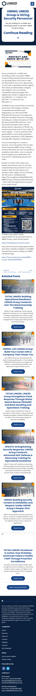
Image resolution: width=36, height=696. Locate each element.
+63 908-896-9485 (15, 688)
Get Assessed (6, 648)
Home (4, 630)
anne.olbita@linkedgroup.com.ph (12, 681)
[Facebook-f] (4, 668)
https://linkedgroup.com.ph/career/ (16, 243)
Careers (4, 639)
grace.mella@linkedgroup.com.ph (12, 690)
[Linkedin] (8, 668)
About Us (5, 636)
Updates (5, 642)
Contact (5, 645)
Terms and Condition (9, 656)
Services (5, 633)
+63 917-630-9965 (15, 678)
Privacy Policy (6, 659)
